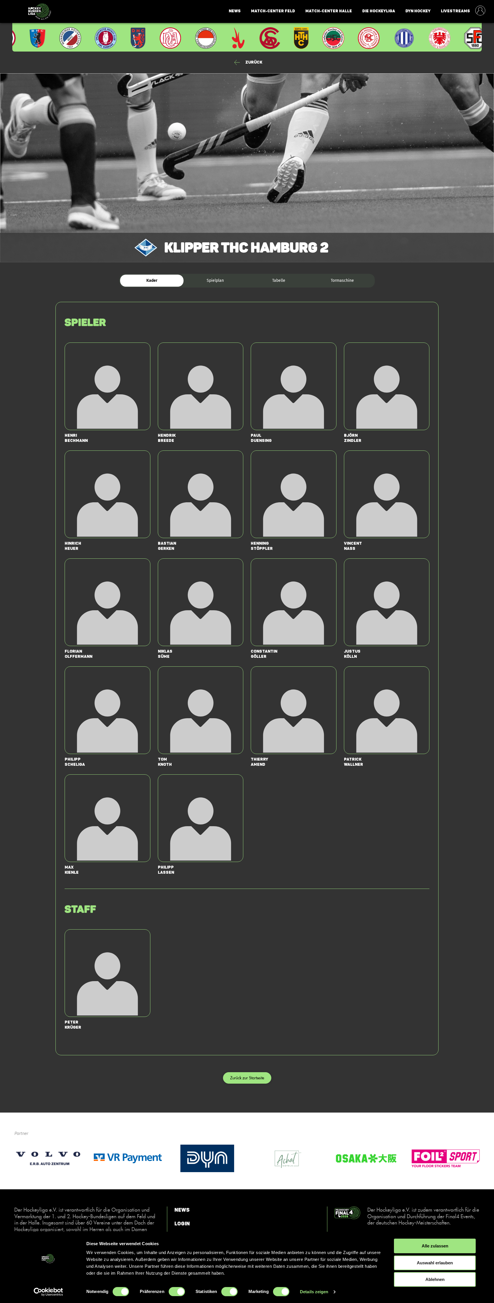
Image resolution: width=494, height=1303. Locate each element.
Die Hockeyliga (378, 11)
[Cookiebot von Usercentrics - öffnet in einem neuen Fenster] (48, 1292)
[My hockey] (480, 11)
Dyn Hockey (418, 11)
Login (182, 1224)
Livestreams (455, 11)
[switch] (177, 1291)
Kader (152, 280)
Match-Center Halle (328, 11)
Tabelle (278, 280)
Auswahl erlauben (435, 1262)
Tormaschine (342, 280)
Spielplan (215, 280)
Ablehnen (435, 1279)
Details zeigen (314, 1291)
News (235, 11)
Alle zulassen (435, 1245)
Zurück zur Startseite (247, 1077)
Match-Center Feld (273, 11)
